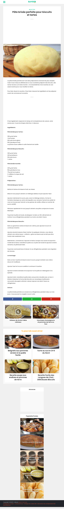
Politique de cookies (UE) (30, 503)
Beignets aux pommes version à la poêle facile (18, 352)
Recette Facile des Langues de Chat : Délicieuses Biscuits (46, 377)
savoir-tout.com (22, 502)
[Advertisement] (32, 31)
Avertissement (7, 505)
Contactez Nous (19, 503)
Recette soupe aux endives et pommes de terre (18, 377)
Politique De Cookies (8, 503)
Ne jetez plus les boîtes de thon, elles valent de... (32, 458)
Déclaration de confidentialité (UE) (46, 503)
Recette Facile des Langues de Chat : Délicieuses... (32, 490)
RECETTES (32, 9)
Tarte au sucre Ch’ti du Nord (46, 351)
